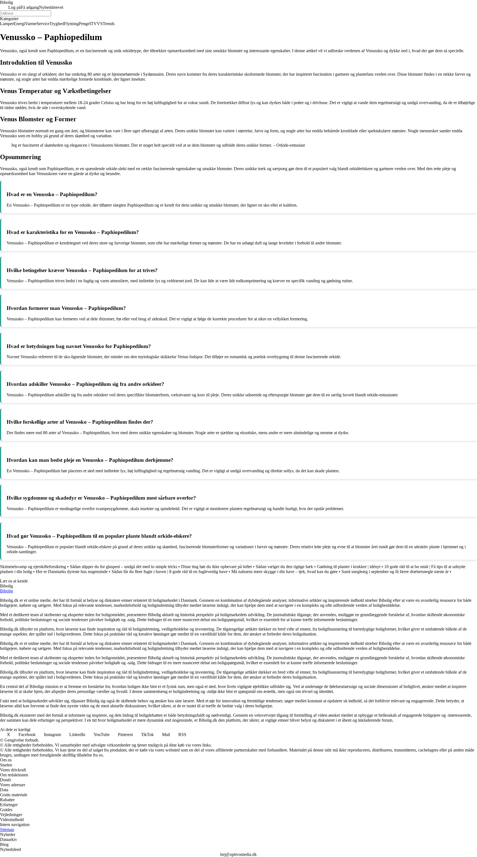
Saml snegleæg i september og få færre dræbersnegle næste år (395, 571)
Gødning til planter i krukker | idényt (348, 566)
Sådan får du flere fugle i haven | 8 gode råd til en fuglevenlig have (169, 571)
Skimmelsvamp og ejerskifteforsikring (33, 566)
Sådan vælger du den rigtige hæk (284, 566)
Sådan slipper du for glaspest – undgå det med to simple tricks (123, 566)
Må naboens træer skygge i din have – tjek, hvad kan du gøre (284, 571)
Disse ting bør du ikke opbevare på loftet (216, 566)
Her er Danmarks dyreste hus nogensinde (72, 571)
